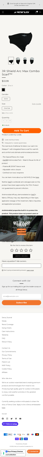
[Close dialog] (1, 216)
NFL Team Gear (21, 231)
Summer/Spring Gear (21, 234)
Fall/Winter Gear (21, 229)
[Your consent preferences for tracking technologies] (4, 453)
